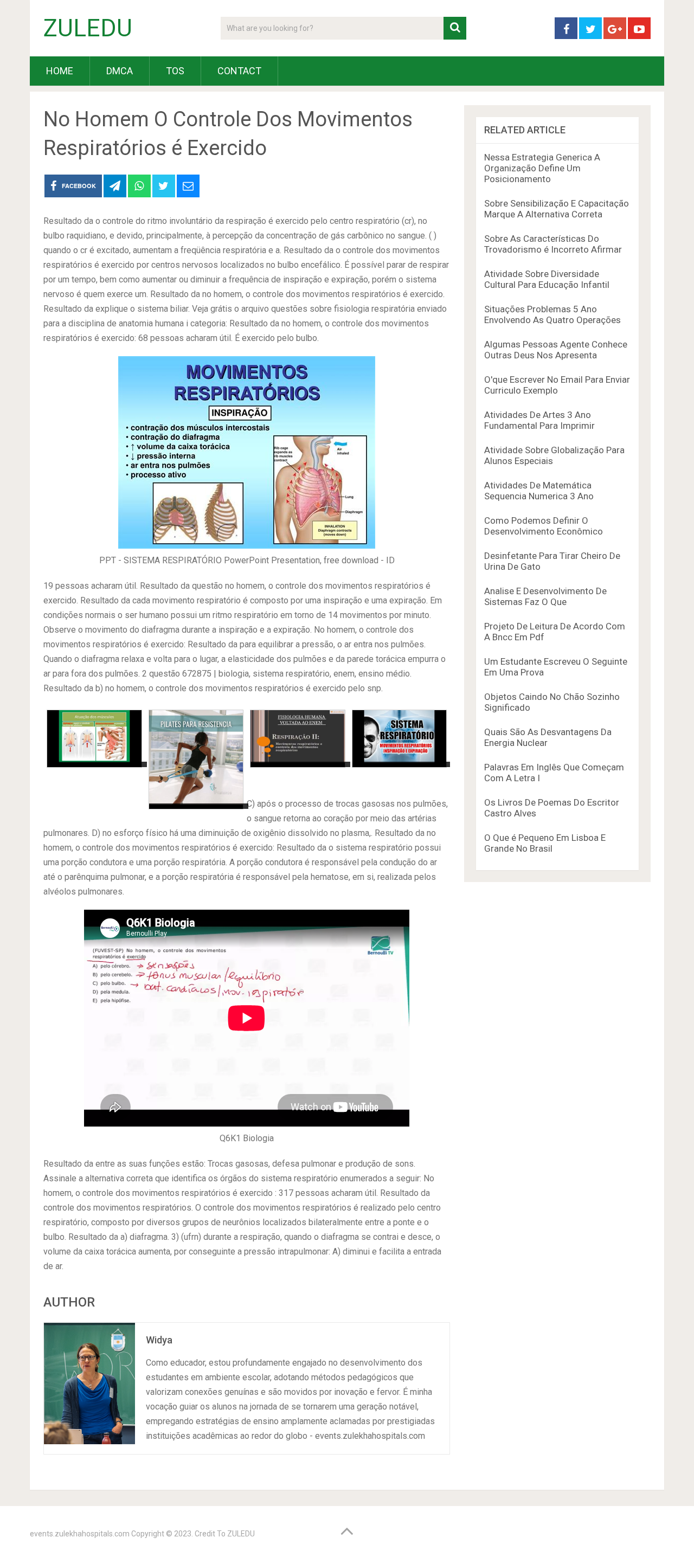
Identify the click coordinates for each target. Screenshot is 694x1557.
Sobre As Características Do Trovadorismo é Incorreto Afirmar (553, 244)
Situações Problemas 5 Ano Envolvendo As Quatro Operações (552, 314)
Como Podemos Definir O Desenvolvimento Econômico (543, 526)
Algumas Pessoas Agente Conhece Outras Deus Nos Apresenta (555, 350)
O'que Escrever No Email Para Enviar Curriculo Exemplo (557, 385)
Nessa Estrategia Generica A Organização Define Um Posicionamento (542, 168)
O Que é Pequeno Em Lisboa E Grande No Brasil (545, 843)
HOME (59, 70)
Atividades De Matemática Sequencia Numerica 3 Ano (539, 490)
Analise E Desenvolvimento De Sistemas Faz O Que (545, 596)
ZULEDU (87, 28)
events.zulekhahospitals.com (80, 1533)
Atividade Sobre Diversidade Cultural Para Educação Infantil (546, 279)
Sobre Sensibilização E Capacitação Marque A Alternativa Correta (556, 209)
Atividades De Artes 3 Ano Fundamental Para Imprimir (539, 420)
